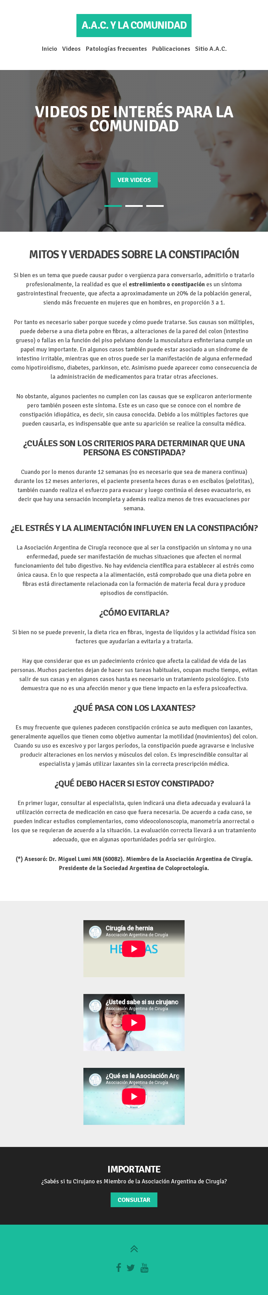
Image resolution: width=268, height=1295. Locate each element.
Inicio (49, 48)
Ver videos (134, 180)
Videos (71, 48)
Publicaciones (171, 48)
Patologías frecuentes (116, 48)
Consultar (134, 1200)
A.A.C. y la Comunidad (134, 25)
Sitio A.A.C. (211, 48)
